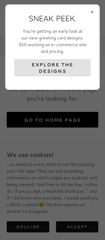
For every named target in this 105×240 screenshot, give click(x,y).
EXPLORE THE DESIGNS (52, 67)
